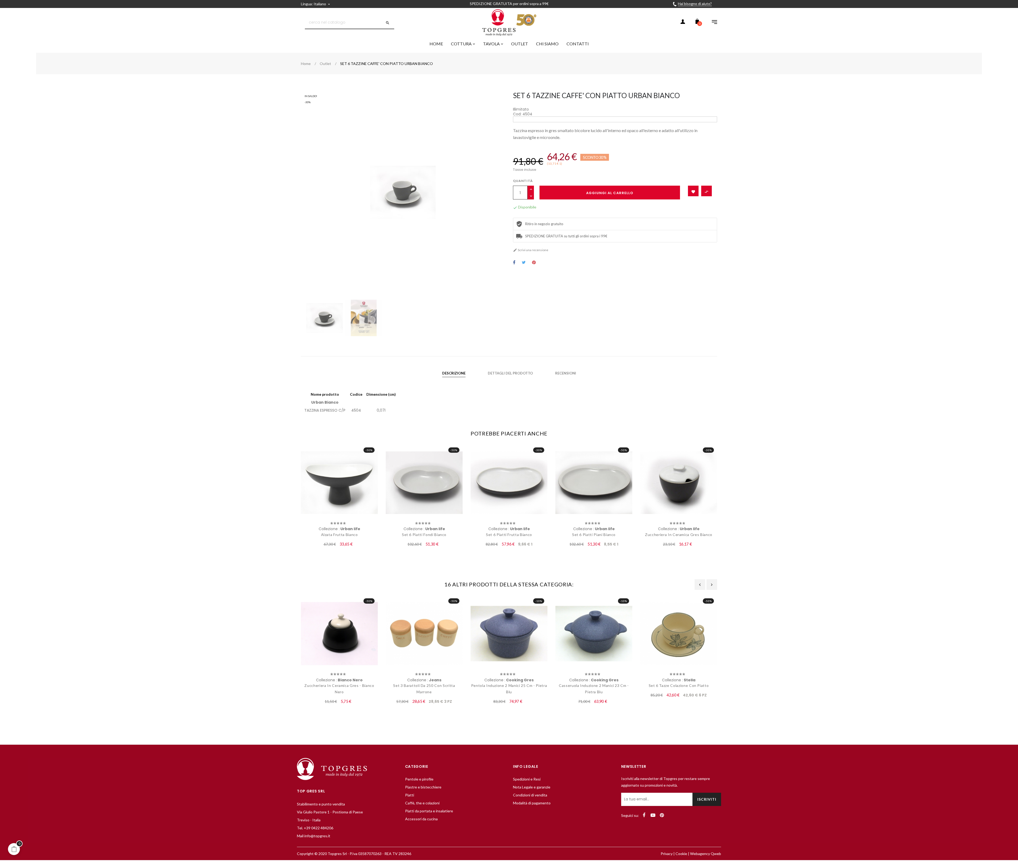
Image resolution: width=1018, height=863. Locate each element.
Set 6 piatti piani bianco (594, 534)
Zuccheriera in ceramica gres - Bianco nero (339, 688)
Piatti (409, 795)
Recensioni (565, 373)
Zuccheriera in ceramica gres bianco (678, 534)
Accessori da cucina (421, 819)
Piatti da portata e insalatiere (429, 811)
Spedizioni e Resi (527, 779)
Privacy (667, 853)
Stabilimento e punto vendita (321, 804)
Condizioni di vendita (530, 795)
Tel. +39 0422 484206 (315, 828)
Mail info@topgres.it (313, 836)
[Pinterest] (662, 815)
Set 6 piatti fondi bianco (424, 534)
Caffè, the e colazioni (422, 803)
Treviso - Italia (309, 820)
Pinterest (534, 262)
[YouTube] (653, 815)
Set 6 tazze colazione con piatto (679, 685)
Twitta (524, 262)
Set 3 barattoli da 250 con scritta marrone (424, 688)
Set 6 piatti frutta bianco (509, 534)
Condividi (514, 262)
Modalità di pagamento (532, 803)
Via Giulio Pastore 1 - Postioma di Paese (330, 812)
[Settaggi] (712, 22)
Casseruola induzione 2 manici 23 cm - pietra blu (594, 688)
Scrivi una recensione (530, 250)
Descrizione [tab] (454, 373)
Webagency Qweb (705, 853)
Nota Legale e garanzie (531, 787)
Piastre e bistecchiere (423, 787)
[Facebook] (644, 815)
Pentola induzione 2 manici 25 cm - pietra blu (509, 688)
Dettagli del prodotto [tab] (510, 373)
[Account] (682, 22)
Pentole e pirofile (419, 779)
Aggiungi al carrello (609, 192)
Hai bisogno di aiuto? (695, 3)
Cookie (681, 853)
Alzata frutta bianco (339, 534)
